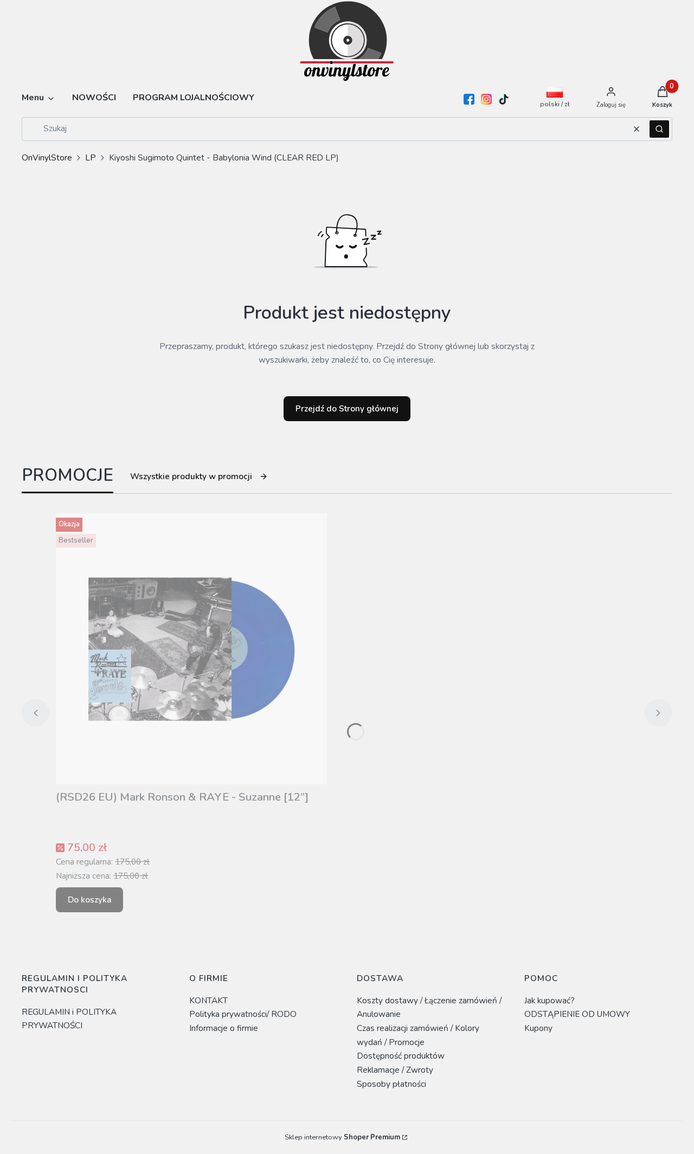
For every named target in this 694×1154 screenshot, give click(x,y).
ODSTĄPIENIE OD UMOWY (577, 1014)
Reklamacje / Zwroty (395, 1069)
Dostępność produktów (401, 1055)
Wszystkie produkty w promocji (191, 476)
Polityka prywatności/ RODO (243, 1014)
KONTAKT (208, 1000)
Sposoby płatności (391, 1083)
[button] (659, 129)
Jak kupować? (549, 1000)
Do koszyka (90, 899)
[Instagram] (486, 99)
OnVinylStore (47, 157)
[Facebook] (469, 99)
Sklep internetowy (342, 1137)
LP (90, 157)
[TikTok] (503, 99)
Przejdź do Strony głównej (347, 408)
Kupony (538, 1028)
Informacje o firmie (223, 1028)
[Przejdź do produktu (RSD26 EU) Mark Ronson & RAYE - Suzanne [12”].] (191, 648)
